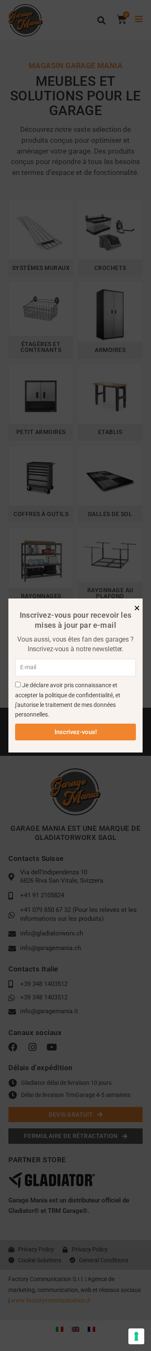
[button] (137, 608)
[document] (75, 675)
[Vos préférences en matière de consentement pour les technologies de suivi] (136, 1336)
